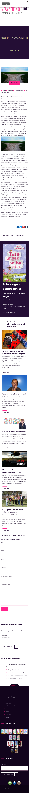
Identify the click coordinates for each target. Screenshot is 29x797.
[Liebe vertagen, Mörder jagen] (7, 731)
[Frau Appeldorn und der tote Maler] (9, 744)
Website (3, 567)
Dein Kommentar (5, 584)
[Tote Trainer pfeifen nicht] (26, 731)
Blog (11, 50)
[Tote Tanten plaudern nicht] (22, 731)
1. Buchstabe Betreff (7, 576)
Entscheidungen (19, 90)
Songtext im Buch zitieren (15, 670)
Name (3, 550)
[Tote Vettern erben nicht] (14, 738)
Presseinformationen (11, 709)
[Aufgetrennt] (16, 750)
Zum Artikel (5, 372)
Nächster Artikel (21, 235)
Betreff (3, 542)
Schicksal (10, 90)
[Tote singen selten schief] (10, 738)
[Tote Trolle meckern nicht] (18, 731)
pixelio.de (13, 152)
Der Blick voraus (19, 535)
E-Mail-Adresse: (5, 637)
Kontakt (8, 717)
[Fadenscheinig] (12, 750)
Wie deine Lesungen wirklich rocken (18, 676)
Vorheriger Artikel (8, 235)
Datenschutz (9, 714)
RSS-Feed (8, 703)
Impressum (8, 711)
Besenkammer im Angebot (15, 678)
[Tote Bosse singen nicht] (14, 731)
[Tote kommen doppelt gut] (18, 738)
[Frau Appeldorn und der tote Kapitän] (16, 744)
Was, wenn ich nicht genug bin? (14, 394)
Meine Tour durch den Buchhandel (17, 673)
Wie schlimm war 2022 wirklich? (14, 432)
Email (3, 559)
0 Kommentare (6, 535)
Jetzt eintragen (8, 647)
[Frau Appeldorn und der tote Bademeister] (12, 744)
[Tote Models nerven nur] (3, 731)
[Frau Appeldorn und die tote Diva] (20, 744)
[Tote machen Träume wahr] (10, 731)
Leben (17, 50)
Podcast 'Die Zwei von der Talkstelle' (15, 706)
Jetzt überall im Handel (9, 312)
